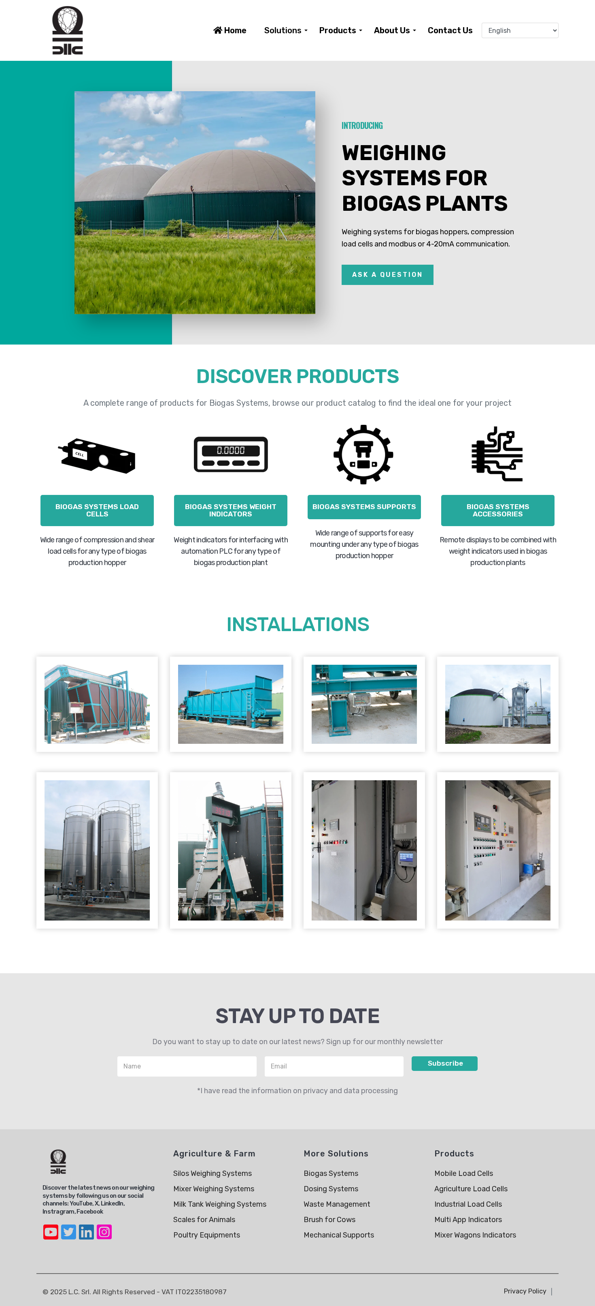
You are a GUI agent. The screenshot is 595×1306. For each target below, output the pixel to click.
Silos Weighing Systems (212, 1173)
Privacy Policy (525, 1291)
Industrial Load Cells (468, 1204)
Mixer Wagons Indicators (475, 1235)
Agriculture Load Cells (471, 1188)
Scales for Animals (204, 1219)
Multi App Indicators (468, 1219)
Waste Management (337, 1204)
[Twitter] (68, 1227)
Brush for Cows (329, 1219)
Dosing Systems (331, 1188)
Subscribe (444, 1063)
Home (234, 30)
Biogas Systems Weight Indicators (230, 510)
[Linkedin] (86, 1227)
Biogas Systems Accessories (498, 510)
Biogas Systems (331, 1173)
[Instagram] (104, 1227)
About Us (392, 30)
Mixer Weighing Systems (213, 1188)
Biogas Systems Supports (364, 507)
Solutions (283, 30)
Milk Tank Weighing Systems (219, 1204)
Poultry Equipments (206, 1235)
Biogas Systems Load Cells (97, 510)
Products (337, 30)
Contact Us (450, 30)
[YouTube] (50, 1227)
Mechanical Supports (339, 1235)
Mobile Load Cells (463, 1173)
